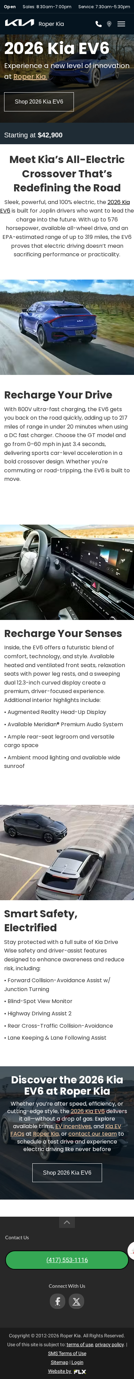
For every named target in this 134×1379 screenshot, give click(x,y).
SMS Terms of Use (67, 1353)
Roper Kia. (30, 76)
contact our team (92, 1134)
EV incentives (73, 1126)
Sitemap (59, 1362)
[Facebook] (57, 1301)
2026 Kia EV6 (88, 1111)
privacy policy (109, 1344)
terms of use (80, 1344)
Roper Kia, (46, 1134)
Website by (60, 1371)
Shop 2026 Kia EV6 (39, 102)
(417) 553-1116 (67, 1259)
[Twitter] (76, 1301)
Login (77, 1362)
